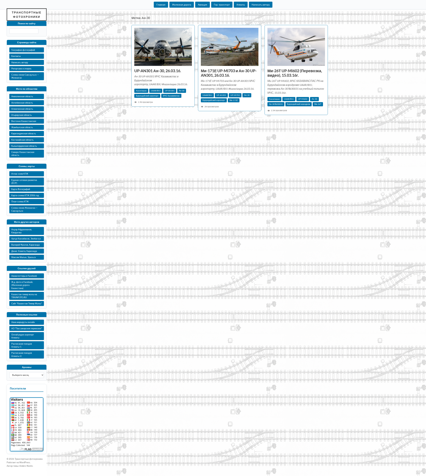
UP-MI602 (302, 99)
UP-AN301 (170, 90)
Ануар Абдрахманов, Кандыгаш (21, 231)
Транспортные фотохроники (26, 14)
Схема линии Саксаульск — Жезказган (25, 76)
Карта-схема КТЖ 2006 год (25, 195)
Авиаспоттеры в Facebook (24, 276)
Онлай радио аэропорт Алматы (22, 336)
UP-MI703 (235, 95)
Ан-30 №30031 (276, 104)
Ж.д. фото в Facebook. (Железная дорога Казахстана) (22, 285)
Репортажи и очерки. (21, 68)
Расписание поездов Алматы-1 (21, 345)
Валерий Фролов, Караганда (25, 244)
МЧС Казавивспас (171, 96)
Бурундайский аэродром (298, 104)
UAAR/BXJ (156, 90)
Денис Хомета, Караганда (24, 251)
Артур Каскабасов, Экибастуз (26, 238)
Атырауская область (21, 115)
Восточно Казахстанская (23, 121)
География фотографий (23, 50)
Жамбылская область (22, 127)
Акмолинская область (22, 96)
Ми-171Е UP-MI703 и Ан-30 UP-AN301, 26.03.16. (229, 73)
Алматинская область (22, 108)
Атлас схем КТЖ (19, 173)
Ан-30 (181, 90)
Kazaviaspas (141, 90)
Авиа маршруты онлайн (23, 322)
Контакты (16, 56)
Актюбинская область (22, 102)
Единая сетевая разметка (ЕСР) (24, 181)
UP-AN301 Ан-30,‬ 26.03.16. (157, 71)
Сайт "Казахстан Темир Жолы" (26, 303)
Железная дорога (181, 4)
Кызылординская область (24, 146)
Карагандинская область (23, 133)
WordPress (24, 462)
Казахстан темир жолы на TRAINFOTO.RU (24, 296)
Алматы (240, 4)
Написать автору (261, 4)
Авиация (202, 4)
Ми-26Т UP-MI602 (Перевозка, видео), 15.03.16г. (294, 73)
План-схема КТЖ (20, 201)
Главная (160, 4)
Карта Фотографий (20, 189)
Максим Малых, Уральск (23, 257)
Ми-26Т (317, 104)
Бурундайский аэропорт (147, 96)
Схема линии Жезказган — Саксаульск (24, 209)
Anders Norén (26, 466)
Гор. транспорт (222, 4)
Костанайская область (22, 139)
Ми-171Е (233, 100)
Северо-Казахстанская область (22, 153)
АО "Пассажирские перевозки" (26, 328)
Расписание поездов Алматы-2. (21, 354)
